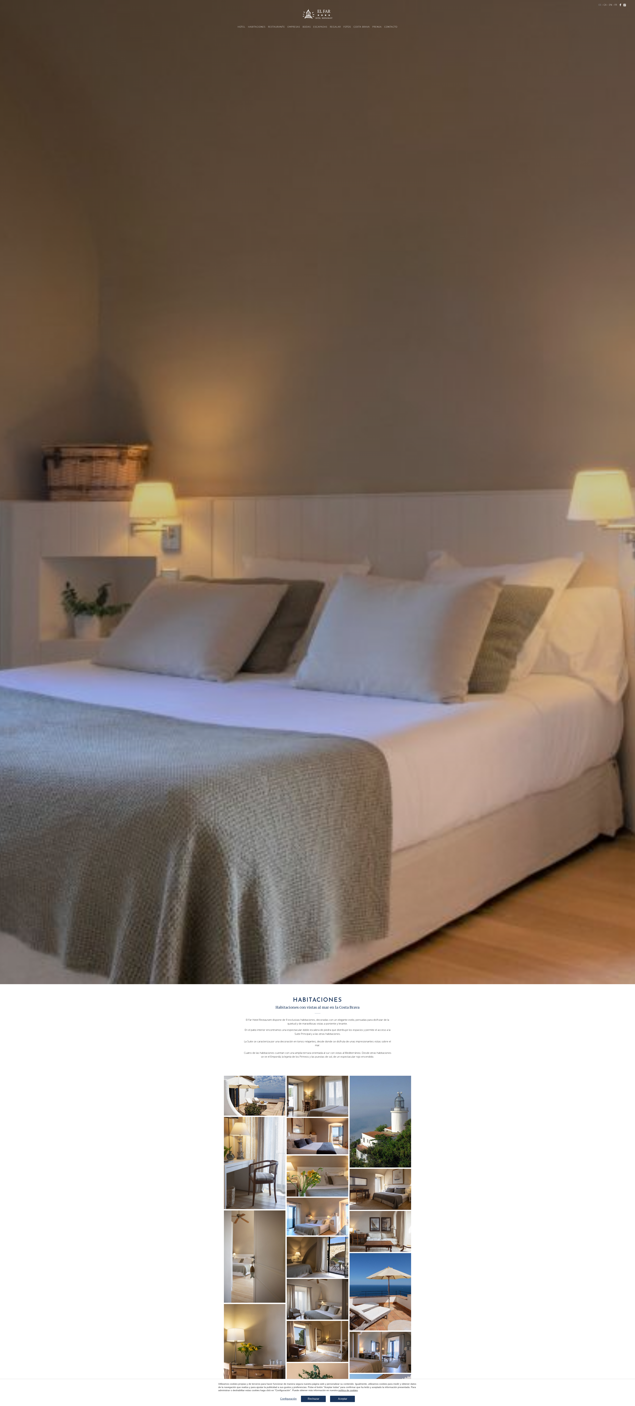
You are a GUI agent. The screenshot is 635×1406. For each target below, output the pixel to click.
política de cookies (348, 1390)
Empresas (294, 27)
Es (600, 5)
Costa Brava (362, 27)
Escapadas (320, 27)
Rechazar (313, 1398)
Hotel (241, 27)
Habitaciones (256, 27)
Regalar (335, 27)
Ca (605, 5)
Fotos (347, 27)
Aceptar (342, 1398)
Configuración (288, 1398)
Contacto (390, 27)
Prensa (377, 27)
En (610, 5)
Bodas (307, 27)
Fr (615, 5)
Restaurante (276, 27)
